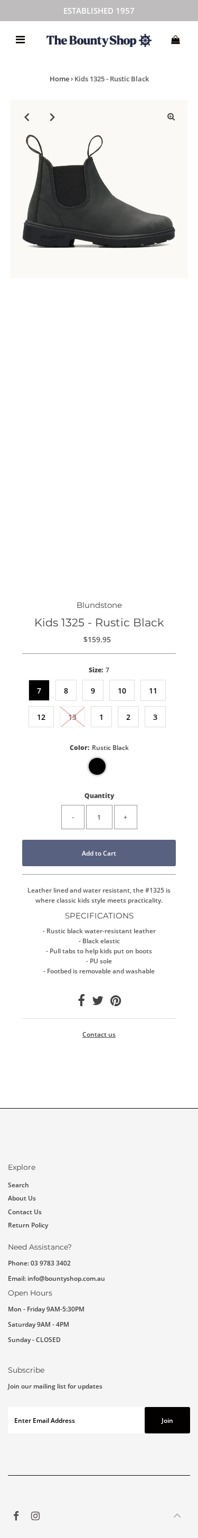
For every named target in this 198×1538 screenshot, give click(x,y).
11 (153, 691)
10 (122, 691)
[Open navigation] (20, 39)
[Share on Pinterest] (115, 1002)
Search (18, 1184)
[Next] (52, 116)
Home (59, 78)
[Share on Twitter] (97, 1002)
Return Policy (28, 1225)
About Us (22, 1198)
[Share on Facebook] (81, 1002)
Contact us (99, 1034)
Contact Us (25, 1211)
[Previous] (27, 116)
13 (72, 717)
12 (41, 717)
